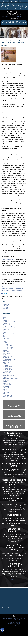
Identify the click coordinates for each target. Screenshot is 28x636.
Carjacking (5, 318)
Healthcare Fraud (7, 354)
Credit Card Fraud (7, 326)
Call (12, 1)
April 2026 (5, 310)
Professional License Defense (10, 378)
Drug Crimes (6, 335)
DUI (4, 336)
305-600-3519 (14, 18)
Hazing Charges (7, 353)
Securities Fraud (7, 384)
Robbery (5, 381)
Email (16, 1)
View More (14, 580)
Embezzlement (6, 338)
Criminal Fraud (6, 332)
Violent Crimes (6, 393)
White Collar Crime (8, 396)
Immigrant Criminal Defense (10, 359)
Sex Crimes (6, 386)
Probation (5, 377)
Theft (4, 390)
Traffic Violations (7, 392)
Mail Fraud (5, 365)
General (5, 350)
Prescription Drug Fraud (9, 375)
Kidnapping (6, 362)
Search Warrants (7, 383)
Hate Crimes (6, 351)
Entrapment (6, 341)
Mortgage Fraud (7, 371)
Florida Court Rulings (8, 345)
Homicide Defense (7, 356)
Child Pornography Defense (10, 321)
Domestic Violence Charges (10, 333)
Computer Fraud (7, 323)
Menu (6, 1)
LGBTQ (5, 363)
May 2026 (5, 308)
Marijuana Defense (8, 366)
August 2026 (6, 304)
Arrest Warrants (7, 315)
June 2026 (5, 307)
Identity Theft (6, 357)
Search (21, 1)
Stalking (5, 389)
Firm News (5, 344)
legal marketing (17, 619)
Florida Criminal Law (8, 347)
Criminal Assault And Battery (10, 327)
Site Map (3, 607)
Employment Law (7, 339)
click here (19, 8)
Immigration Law (7, 360)
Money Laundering (7, 369)
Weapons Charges (7, 395)
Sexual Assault (6, 387)
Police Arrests (6, 372)
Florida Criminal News (8, 348)
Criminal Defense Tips (8, 330)
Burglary (5, 317)
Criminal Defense (7, 329)
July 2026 (5, 305)
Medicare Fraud (7, 368)
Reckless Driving (7, 380)
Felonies (5, 342)
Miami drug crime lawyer (8, 259)
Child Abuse (6, 320)
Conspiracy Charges (8, 324)
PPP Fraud (6, 374)
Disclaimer (10, 607)
